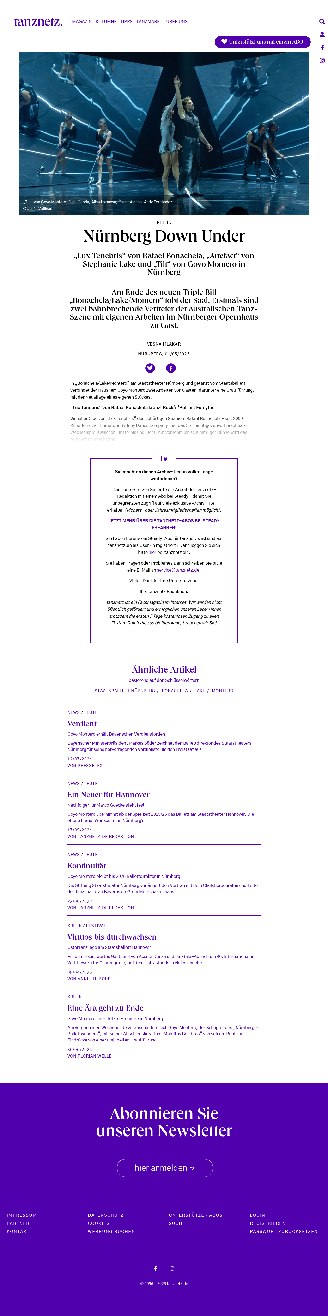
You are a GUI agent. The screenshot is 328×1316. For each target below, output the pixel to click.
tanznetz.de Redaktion (106, 837)
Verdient (81, 725)
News (73, 713)
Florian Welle (95, 1056)
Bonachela (175, 691)
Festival (96, 926)
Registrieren (268, 1223)
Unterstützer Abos (196, 1215)
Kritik (164, 222)
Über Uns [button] (177, 22)
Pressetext (91, 766)
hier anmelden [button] (165, 1168)
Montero (222, 691)
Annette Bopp (94, 979)
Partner (18, 1223)
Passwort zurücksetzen (284, 1232)
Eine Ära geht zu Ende (105, 1009)
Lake (199, 691)
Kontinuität (86, 867)
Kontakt (18, 1232)
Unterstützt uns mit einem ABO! (266, 42)
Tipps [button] (127, 22)
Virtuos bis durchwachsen (112, 938)
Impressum (22, 1215)
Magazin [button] (82, 22)
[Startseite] (40, 22)
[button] (150, 368)
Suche (177, 1223)
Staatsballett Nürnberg (125, 691)
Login (257, 1215)
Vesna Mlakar (164, 344)
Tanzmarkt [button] (149, 22)
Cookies (99, 1223)
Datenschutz (106, 1215)
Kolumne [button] (106, 22)
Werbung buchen (111, 1232)
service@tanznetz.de (178, 570)
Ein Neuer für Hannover (108, 796)
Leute (91, 713)
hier (152, 552)
